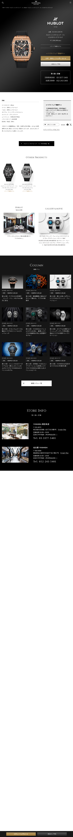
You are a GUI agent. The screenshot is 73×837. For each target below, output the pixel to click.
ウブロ (7, 7)
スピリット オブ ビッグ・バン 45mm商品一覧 (36, 143)
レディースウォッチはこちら (51, 129)
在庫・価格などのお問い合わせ (56, 58)
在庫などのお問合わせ (21, 834)
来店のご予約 (56, 64)
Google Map (62, 429)
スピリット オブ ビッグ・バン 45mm (18, 7)
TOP (3, 7)
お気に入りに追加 (51, 124)
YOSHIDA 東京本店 (50, 77)
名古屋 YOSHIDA (50, 80)
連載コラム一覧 (36, 383)
